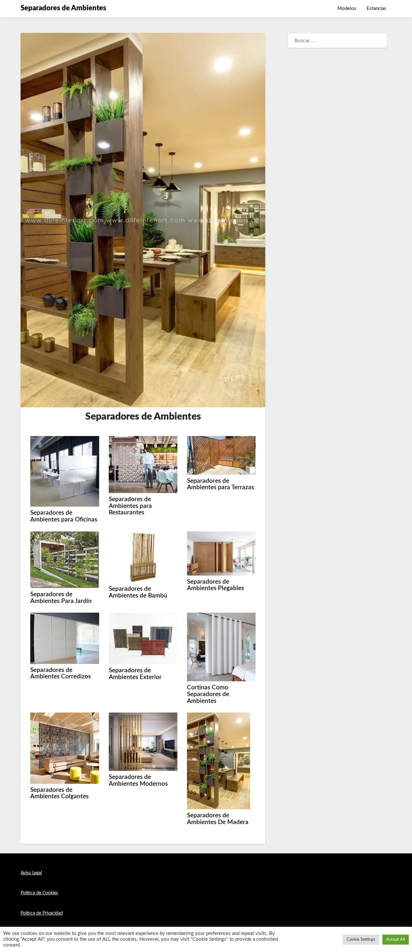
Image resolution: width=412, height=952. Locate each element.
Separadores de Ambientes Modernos (138, 780)
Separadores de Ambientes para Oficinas (63, 516)
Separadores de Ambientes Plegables (215, 585)
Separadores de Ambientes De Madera (217, 818)
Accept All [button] (395, 939)
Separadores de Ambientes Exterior (135, 673)
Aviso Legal (31, 873)
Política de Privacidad (42, 913)
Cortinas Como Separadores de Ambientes (208, 694)
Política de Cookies (39, 893)
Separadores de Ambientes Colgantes (59, 793)
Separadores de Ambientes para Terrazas (220, 484)
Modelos (346, 8)
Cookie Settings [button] (361, 939)
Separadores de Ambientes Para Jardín (61, 597)
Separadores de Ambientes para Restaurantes (130, 506)
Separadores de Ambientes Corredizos (60, 673)
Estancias (376, 8)
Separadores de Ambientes (63, 8)
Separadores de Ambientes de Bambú (138, 592)
